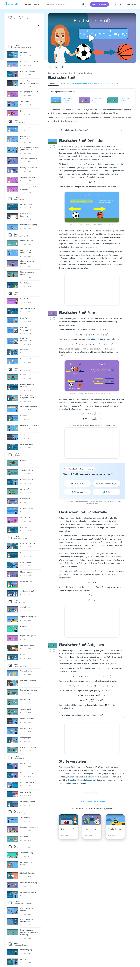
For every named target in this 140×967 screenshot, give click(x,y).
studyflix (14, 4)
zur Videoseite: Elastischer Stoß (93, 802)
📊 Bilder (106, 492)
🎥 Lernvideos (77, 483)
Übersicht (53, 83)
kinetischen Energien (95, 339)
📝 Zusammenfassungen (106, 483)
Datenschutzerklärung (92, 503)
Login (119, 4)
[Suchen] (83, 4)
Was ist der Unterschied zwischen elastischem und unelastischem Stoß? (89, 83)
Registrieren (131, 4)
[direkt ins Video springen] (92, 207)
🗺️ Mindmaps (77, 492)
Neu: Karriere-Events (99, 4)
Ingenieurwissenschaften (57, 73)
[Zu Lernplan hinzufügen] (50, 67)
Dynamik (72, 73)
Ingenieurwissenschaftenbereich (82, 780)
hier (115, 174)
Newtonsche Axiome (84, 73)
